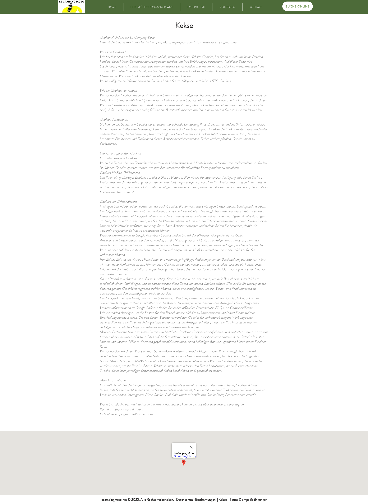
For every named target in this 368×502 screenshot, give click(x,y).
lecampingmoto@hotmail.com (132, 414)
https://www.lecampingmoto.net (215, 42)
